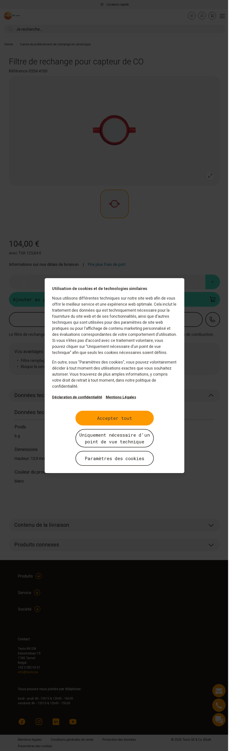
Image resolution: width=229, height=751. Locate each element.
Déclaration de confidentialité (77, 397)
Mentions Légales (121, 397)
